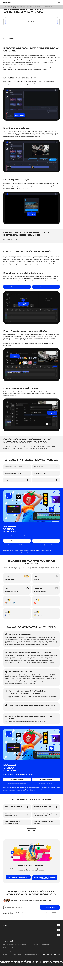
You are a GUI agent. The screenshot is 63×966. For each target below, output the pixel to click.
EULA (29, 944)
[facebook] (44, 955)
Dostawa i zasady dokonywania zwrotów (13, 947)
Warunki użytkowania (20, 944)
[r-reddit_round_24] (59, 955)
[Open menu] (59, 2)
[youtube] (55, 955)
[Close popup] (59, 6)
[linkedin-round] (51, 955)
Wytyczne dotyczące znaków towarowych (13, 951)
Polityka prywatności (8, 944)
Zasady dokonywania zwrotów (32, 947)
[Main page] (8, 2)
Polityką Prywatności (30, 7)
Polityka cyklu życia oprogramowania (41, 944)
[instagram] (48, 955)
